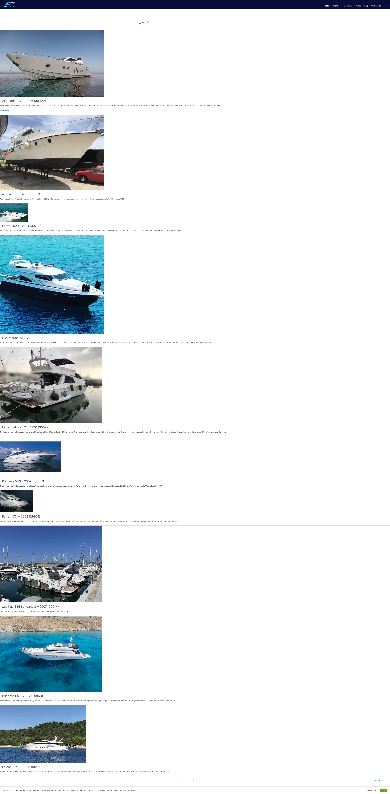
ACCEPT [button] (383, 790)
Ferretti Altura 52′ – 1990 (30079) (25, 427)
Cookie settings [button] (372, 790)
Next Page (379, 781)
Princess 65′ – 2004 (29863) (22, 696)
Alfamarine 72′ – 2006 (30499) (24, 101)
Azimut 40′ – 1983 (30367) (21, 194)
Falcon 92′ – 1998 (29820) (21, 767)
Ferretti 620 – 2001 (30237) (21, 226)
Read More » (4, 110)
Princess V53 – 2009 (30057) (23, 481)
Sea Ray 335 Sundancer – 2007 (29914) (30, 606)
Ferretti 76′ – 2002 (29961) (21, 516)
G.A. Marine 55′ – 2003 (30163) (24, 338)
